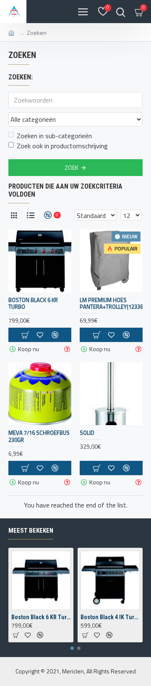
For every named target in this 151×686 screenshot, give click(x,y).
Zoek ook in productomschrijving (62, 146)
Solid (87, 432)
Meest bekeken (30, 530)
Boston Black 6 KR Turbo (33, 304)
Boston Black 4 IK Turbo (110, 617)
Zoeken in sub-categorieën (54, 136)
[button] (72, 648)
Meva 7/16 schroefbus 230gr (39, 436)
